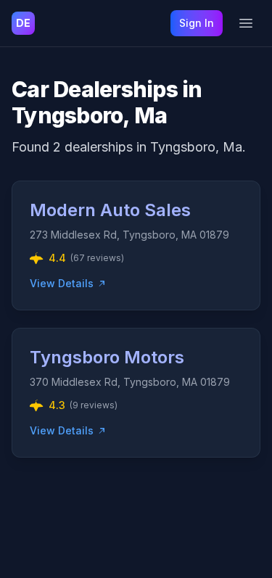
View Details (62, 283)
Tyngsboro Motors (107, 357)
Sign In (196, 23)
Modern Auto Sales (110, 209)
